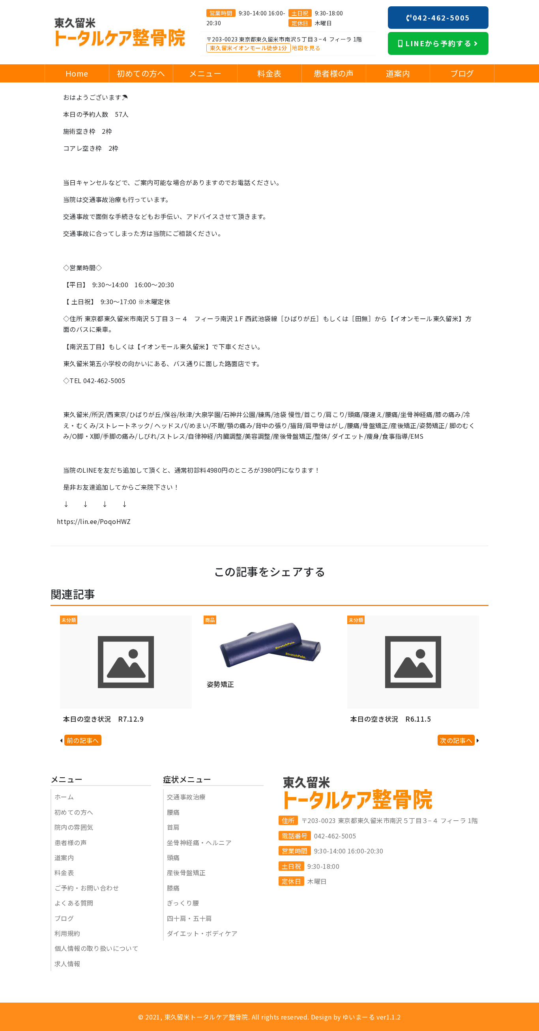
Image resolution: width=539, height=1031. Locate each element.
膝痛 (173, 888)
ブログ (64, 918)
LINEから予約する (438, 43)
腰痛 (173, 812)
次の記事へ (456, 740)
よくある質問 (73, 903)
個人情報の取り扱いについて (96, 948)
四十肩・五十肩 (189, 918)
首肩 (173, 827)
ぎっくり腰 (183, 903)
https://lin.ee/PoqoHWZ (94, 521)
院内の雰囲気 (73, 827)
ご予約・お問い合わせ (86, 888)
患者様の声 (70, 842)
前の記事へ (83, 740)
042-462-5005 (441, 17)
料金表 (64, 872)
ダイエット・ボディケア (202, 933)
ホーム (64, 796)
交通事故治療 (186, 796)
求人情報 (67, 963)
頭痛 (173, 857)
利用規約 (67, 933)
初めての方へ (73, 812)
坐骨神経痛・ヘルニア (199, 842)
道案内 (64, 857)
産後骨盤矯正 (186, 872)
